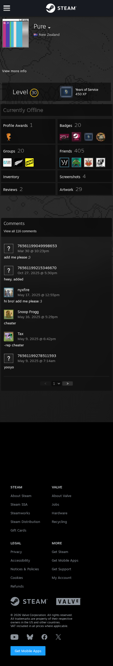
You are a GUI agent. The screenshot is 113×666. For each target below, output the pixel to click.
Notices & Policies (25, 569)
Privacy (16, 552)
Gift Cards (18, 530)
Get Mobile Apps (28, 651)
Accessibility (20, 560)
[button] (25, 92)
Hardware (59, 513)
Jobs (55, 504)
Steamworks (20, 513)
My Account (61, 577)
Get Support (61, 569)
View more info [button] (14, 71)
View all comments (20, 231)
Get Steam (60, 552)
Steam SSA (19, 504)
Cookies (17, 577)
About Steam (21, 496)
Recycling (59, 522)
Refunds (17, 586)
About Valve (61, 496)
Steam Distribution (25, 522)
